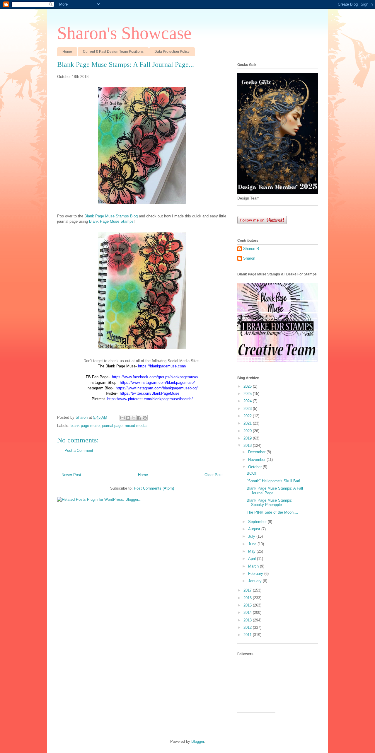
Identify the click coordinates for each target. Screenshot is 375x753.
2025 (248, 393)
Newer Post (71, 475)
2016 (248, 598)
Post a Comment (78, 450)
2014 (248, 612)
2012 (248, 627)
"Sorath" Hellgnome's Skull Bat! (273, 481)
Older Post (213, 475)
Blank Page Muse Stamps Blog (111, 216)
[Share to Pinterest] (145, 418)
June (253, 544)
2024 (248, 401)
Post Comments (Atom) (154, 488)
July (252, 536)
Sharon (249, 258)
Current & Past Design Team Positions (113, 52)
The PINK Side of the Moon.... (272, 512)
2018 (248, 445)
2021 (248, 423)
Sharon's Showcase (124, 33)
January (255, 581)
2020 (248, 431)
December (257, 452)
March (254, 566)
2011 (248, 635)
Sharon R (251, 248)
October (255, 467)
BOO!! (252, 473)
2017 (248, 590)
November (257, 459)
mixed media (135, 425)
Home (67, 52)
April (252, 558)
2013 (248, 620)
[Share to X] (134, 418)
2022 (248, 416)
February (256, 573)
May (252, 551)
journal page (112, 425)
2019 (248, 438)
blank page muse (85, 425)
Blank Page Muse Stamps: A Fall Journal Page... (275, 490)
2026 (248, 386)
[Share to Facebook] (139, 418)
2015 (248, 605)
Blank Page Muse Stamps (111, 221)
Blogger (197, 741)
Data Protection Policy (172, 52)
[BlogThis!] (128, 418)
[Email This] (122, 418)
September (258, 521)
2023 (248, 408)
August (254, 529)
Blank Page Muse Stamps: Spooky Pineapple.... (269, 502)
